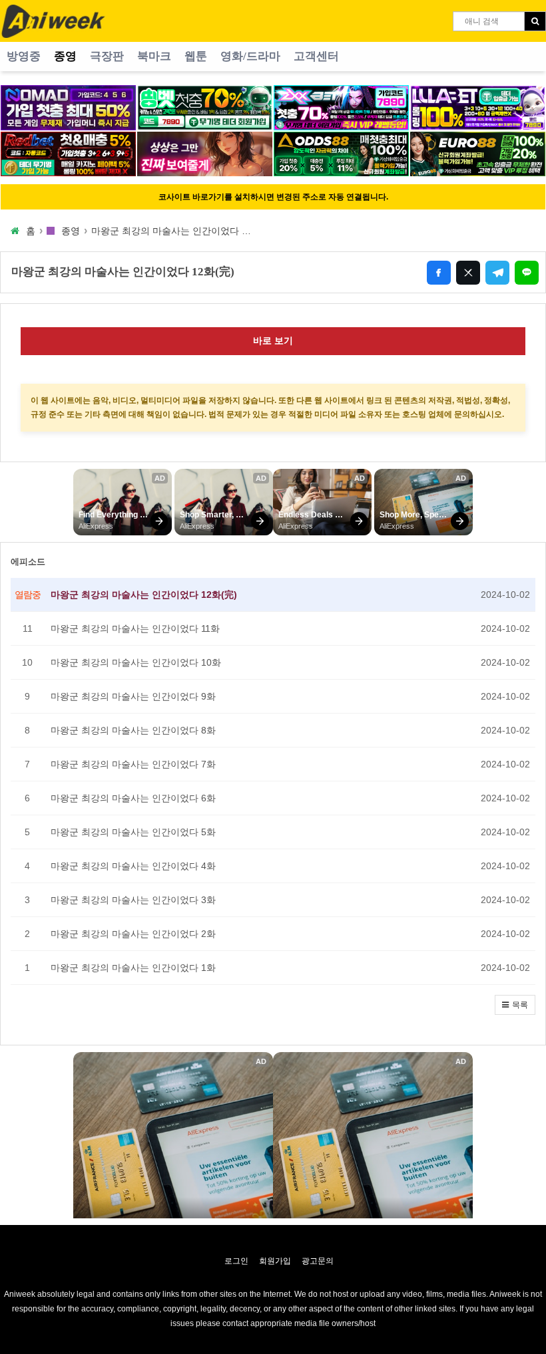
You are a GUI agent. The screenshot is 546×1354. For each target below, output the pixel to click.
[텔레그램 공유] (497, 273)
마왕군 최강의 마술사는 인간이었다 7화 (133, 764)
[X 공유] (468, 273)
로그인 (236, 1261)
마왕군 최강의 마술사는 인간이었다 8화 (133, 730)
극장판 (107, 56)
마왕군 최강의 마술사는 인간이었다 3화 (133, 899)
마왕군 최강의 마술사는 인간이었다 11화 (135, 628)
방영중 (24, 56)
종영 (65, 56)
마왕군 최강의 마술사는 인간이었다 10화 (136, 662)
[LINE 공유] (527, 273)
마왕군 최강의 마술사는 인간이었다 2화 (133, 933)
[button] (515, 1005)
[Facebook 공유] (439, 273)
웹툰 (195, 56)
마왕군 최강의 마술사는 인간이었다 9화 (133, 696)
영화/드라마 (250, 56)
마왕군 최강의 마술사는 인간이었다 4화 (133, 866)
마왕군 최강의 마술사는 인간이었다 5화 (133, 832)
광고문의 (318, 1261)
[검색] (535, 21)
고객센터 (316, 56)
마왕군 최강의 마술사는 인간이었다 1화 (133, 967)
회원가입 (275, 1261)
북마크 (154, 56)
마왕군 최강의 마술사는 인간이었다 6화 (133, 798)
